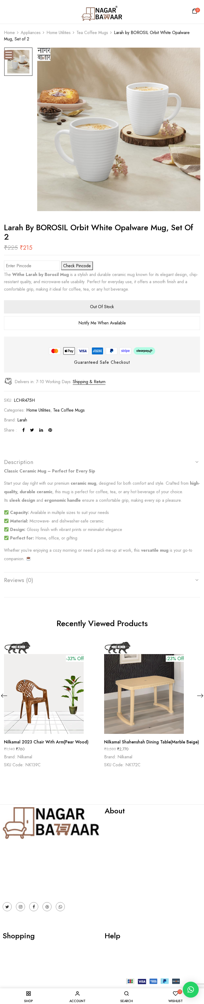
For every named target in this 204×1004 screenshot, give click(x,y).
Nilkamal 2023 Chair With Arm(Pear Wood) (46, 741)
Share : (10, 430)
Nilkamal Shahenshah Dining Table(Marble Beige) (151, 741)
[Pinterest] (50, 430)
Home (9, 33)
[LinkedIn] (41, 430)
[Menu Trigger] (8, 55)
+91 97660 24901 (19, 882)
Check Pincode (77, 266)
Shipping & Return (89, 382)
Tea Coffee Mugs (92, 33)
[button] (195, 12)
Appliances (31, 33)
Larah (22, 420)
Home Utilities (58, 33)
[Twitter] (32, 430)
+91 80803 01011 (19, 889)
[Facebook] (23, 430)
